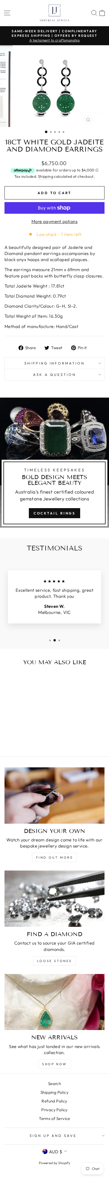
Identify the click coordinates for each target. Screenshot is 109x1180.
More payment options (54, 221)
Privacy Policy (54, 1109)
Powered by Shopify (54, 1163)
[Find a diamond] (54, 899)
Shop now (54, 1064)
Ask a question (54, 374)
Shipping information (54, 363)
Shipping (45, 176)
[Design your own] (54, 795)
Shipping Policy (54, 1092)
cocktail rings (55, 513)
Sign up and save (53, 1135)
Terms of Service (54, 1118)
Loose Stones (54, 961)
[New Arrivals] (54, 1002)
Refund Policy (54, 1101)
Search (54, 1083)
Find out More (54, 857)
